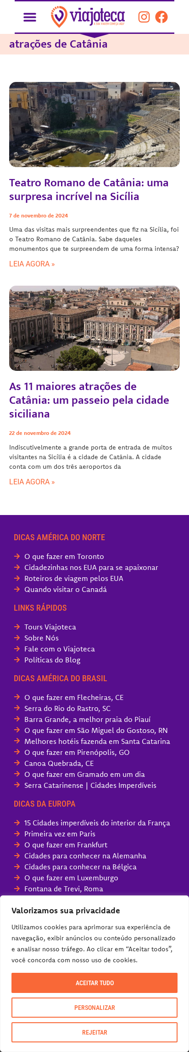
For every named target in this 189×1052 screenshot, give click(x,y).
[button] (29, 16)
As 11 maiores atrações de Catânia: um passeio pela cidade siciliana (89, 400)
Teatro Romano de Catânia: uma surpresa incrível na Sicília (89, 190)
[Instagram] (144, 17)
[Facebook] (161, 17)
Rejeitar (94, 1032)
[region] (94, 973)
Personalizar (94, 1007)
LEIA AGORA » (32, 264)
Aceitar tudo (95, 983)
